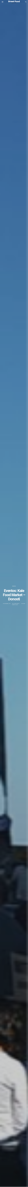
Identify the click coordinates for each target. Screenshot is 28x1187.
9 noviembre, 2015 (7, 603)
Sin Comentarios (15, 603)
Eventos (14, 586)
